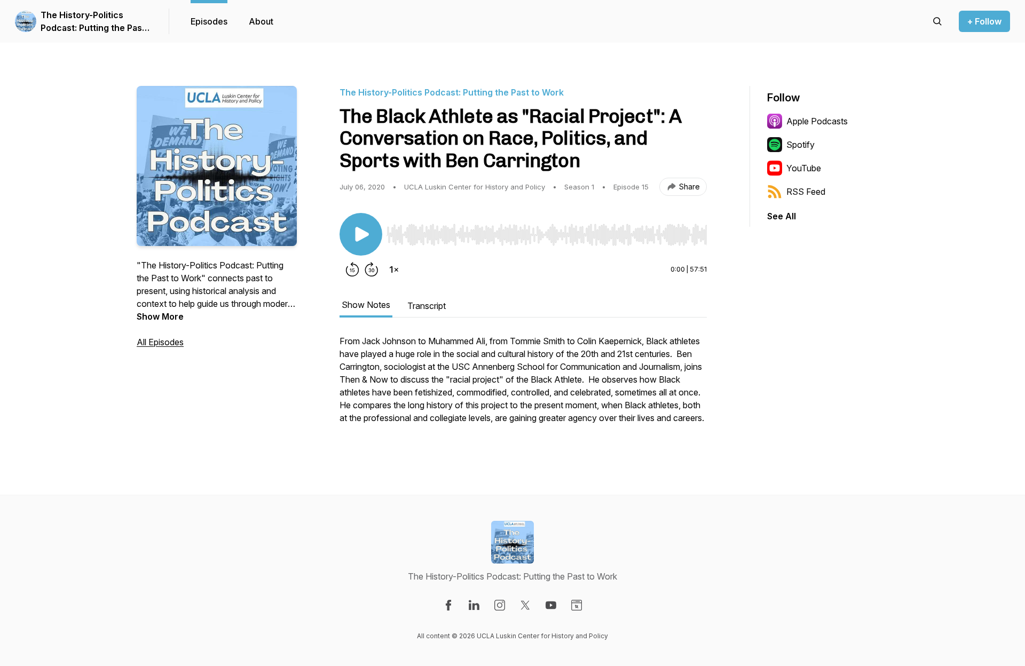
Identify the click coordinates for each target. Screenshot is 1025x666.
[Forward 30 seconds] (371, 269)
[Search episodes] (937, 21)
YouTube (803, 168)
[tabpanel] (523, 385)
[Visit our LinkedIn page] (474, 605)
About (261, 21)
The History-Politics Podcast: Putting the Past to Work (93, 22)
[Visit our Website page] (576, 605)
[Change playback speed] (394, 269)
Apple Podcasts (817, 121)
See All (781, 216)
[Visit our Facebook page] (448, 605)
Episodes (209, 21)
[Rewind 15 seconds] (352, 269)
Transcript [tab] (426, 305)
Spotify (800, 144)
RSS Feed (805, 191)
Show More (160, 316)
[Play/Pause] (361, 234)
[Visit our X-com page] (525, 605)
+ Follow (984, 21)
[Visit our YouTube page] (551, 605)
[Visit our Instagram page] (499, 605)
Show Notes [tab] (366, 304)
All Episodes (160, 342)
